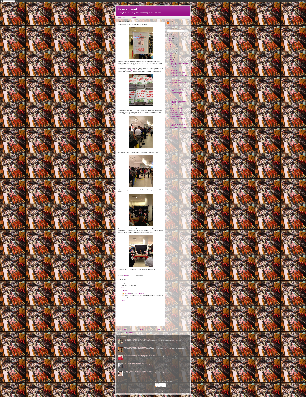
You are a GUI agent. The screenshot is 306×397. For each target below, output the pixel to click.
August (172, 53)
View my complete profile (173, 25)
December (173, 44)
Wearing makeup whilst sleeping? (178, 96)
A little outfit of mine (175, 116)
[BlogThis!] (138, 275)
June (171, 57)
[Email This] (136, 275)
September (173, 51)
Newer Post (122, 329)
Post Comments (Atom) (130, 332)
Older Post (160, 329)
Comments (159, 386)
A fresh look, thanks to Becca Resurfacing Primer (177, 79)
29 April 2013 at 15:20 (138, 293)
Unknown (128, 293)
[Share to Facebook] (141, 275)
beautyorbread (127, 9)
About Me (125, 17)
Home (119, 17)
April (171, 61)
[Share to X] (139, 275)
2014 (170, 40)
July (171, 55)
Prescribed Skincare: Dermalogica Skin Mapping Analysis (138, 371)
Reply (122, 287)
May (171, 59)
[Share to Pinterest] (142, 275)
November (173, 47)
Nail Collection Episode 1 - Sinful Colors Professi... (178, 105)
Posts (157, 383)
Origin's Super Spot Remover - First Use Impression (179, 121)
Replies (125, 290)
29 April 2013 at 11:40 (134, 283)
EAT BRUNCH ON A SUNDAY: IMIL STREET (135, 363)
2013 (170, 43)
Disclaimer (133, 17)
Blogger (162, 391)
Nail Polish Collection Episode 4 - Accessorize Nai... (178, 73)
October (172, 49)
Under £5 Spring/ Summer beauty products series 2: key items (139, 355)
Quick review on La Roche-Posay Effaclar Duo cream (178, 102)
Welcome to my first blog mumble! (178, 127)
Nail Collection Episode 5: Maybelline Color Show (176, 67)
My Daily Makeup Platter (176, 112)
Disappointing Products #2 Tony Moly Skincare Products (138, 347)
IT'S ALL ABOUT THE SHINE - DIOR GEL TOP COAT (137, 339)
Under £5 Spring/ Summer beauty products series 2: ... (178, 86)
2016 (170, 36)
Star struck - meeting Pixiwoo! (177, 118)
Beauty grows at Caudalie (176, 114)
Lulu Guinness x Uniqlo (176, 110)
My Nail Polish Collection (176, 108)
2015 (170, 38)
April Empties (173, 70)
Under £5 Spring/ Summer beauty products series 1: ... (178, 93)
